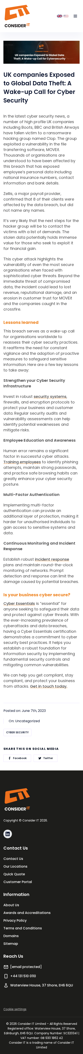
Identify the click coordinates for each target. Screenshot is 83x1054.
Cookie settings (14, 1009)
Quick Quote (14, 874)
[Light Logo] (17, 16)
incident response (52, 559)
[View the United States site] (66, 16)
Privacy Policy (15, 920)
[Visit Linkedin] (7, 834)
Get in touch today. (48, 686)
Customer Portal (17, 881)
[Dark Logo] (17, 799)
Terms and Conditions (22, 928)
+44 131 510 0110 (23, 976)
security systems (50, 396)
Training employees (22, 462)
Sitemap (10, 943)
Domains (11, 935)
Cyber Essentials (19, 603)
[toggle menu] (75, 16)
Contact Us (13, 858)
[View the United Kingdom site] (59, 16)
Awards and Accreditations (27, 912)
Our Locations (15, 866)
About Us (11, 905)
